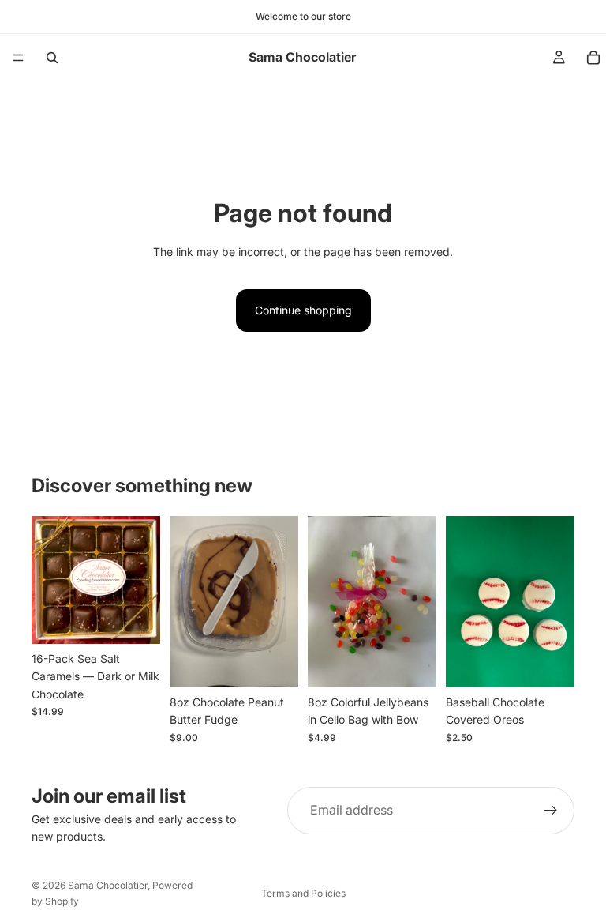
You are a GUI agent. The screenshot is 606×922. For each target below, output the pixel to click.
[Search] (52, 57)
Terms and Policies (303, 893)
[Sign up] (550, 810)
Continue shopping (303, 310)
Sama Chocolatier (108, 885)
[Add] (136, 619)
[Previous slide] (49, 580)
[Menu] (18, 58)
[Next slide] (142, 580)
